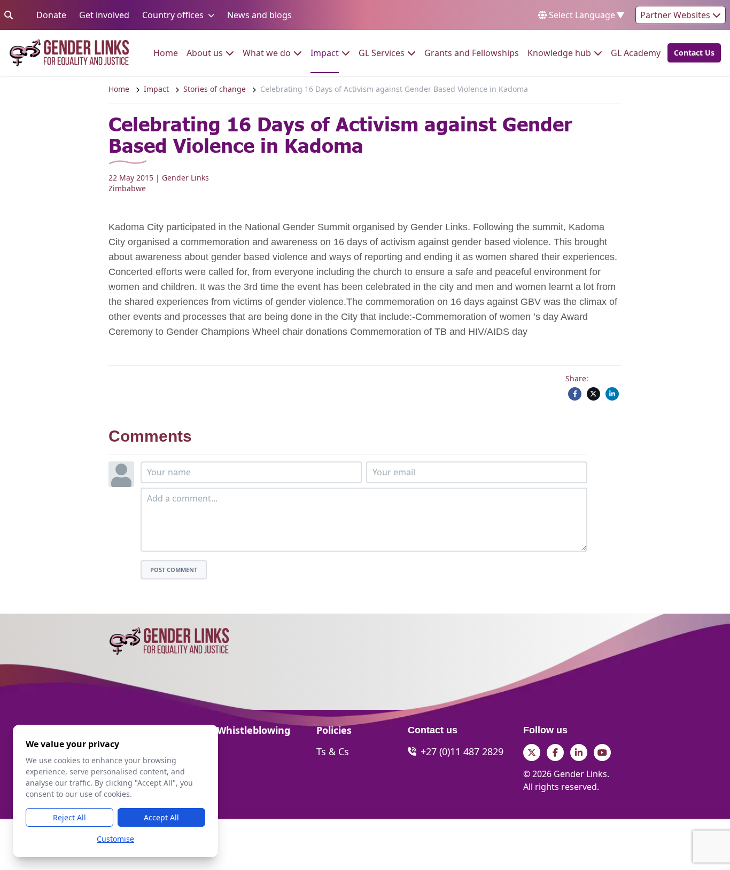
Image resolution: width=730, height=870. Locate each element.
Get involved (104, 15)
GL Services (382, 52)
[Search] (8, 15)
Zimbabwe (127, 188)
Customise (115, 839)
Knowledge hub (559, 52)
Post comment (173, 570)
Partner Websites (676, 15)
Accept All (161, 817)
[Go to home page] (69, 52)
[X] (593, 394)
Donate (51, 15)
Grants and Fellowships (471, 52)
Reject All (69, 817)
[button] (691, 53)
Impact (324, 52)
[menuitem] (165, 53)
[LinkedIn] (612, 394)
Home (165, 52)
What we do (267, 52)
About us (205, 52)
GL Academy (636, 52)
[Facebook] (574, 394)
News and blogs (259, 15)
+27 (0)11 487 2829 (462, 751)
